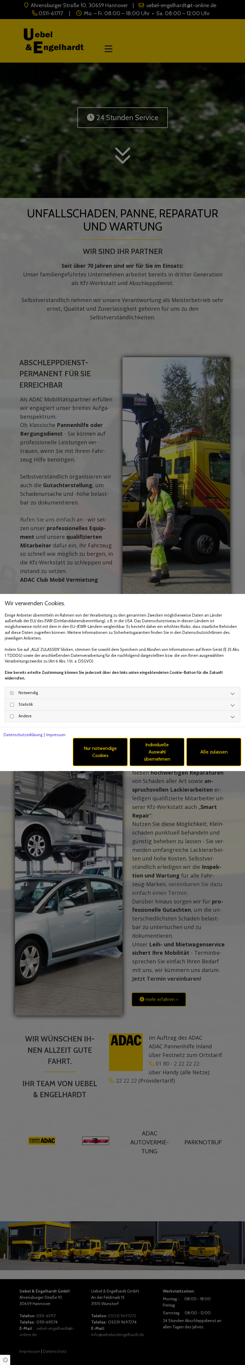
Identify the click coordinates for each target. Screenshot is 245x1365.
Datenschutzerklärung (23, 734)
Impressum (55, 734)
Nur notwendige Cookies (100, 751)
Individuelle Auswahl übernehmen (157, 752)
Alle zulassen (214, 752)
